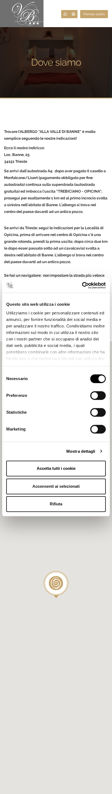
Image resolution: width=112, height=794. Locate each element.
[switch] (98, 395)
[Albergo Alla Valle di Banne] (26, 13)
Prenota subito (94, 14)
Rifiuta (56, 504)
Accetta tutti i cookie (56, 468)
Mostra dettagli (80, 451)
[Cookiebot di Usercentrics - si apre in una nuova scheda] (82, 285)
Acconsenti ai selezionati (56, 486)
